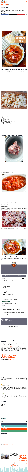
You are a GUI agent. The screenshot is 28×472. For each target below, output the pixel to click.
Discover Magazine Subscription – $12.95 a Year (21, 378)
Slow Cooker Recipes (5, 4)
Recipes (2, 4)
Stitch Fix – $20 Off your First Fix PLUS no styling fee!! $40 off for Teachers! (23, 461)
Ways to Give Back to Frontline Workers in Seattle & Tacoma (6, 378)
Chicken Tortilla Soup (5, 354)
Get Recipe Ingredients (6, 301)
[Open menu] (25, 1)
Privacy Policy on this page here (8, 444)
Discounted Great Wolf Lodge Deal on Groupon (23, 463)
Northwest (4, 428)
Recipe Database (10, 359)
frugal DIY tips (15, 465)
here (5, 11)
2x (24, 278)
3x (25, 278)
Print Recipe (8, 275)
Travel (3, 431)
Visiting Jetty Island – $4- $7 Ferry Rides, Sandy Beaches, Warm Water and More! (23, 458)
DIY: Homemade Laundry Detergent (7, 441)
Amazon (3, 426)
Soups (9, 4)
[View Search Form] (26, 1)
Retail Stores (4, 424)
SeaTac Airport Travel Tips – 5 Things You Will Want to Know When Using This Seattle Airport (23, 455)
